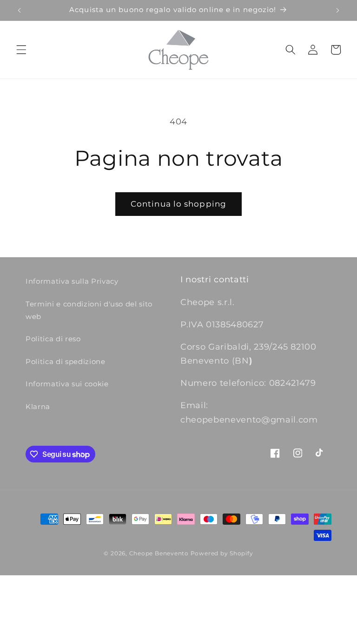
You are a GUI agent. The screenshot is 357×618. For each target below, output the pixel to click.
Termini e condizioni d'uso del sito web (89, 310)
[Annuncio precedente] (19, 10)
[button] (21, 50)
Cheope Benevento (159, 553)
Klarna (38, 406)
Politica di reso (53, 338)
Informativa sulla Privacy (72, 281)
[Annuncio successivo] (337, 10)
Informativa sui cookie (67, 383)
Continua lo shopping (178, 203)
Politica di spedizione (66, 361)
